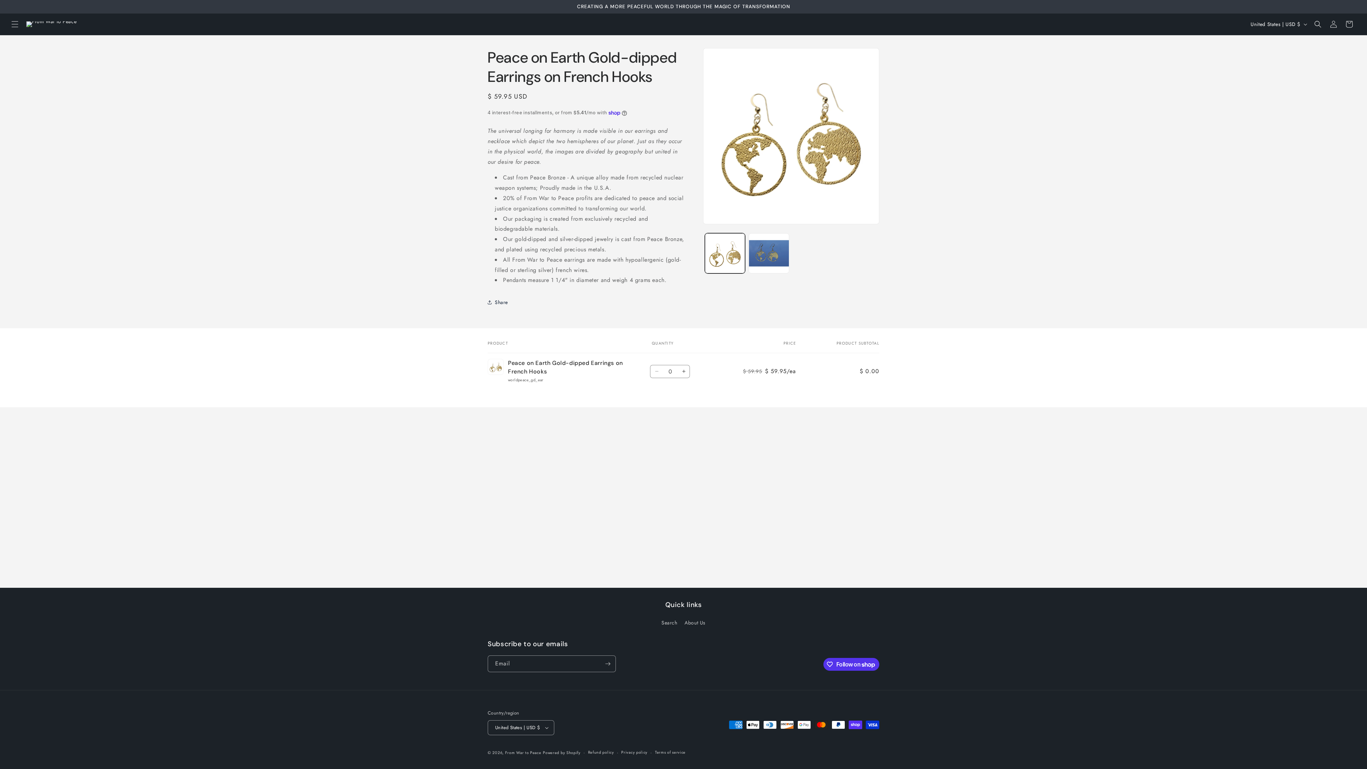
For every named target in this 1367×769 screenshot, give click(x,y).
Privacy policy (634, 752)
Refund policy (601, 752)
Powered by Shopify (562, 752)
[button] (15, 24)
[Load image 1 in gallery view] (725, 253)
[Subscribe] (608, 663)
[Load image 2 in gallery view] (769, 253)
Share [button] (501, 302)
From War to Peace (523, 752)
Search (669, 622)
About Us (695, 622)
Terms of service (670, 752)
